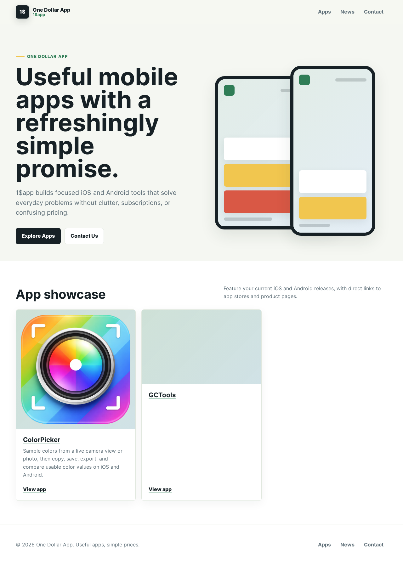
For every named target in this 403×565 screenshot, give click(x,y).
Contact (373, 11)
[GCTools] (201, 347)
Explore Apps (38, 236)
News (347, 11)
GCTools (162, 395)
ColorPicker (41, 440)
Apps (324, 11)
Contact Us (84, 236)
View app (34, 489)
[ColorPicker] (75, 369)
